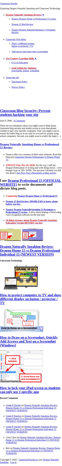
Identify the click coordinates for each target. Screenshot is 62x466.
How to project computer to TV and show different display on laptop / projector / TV (30, 299)
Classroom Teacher (8, 3)
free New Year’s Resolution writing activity (36, 173)
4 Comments (19, 121)
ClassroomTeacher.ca (28, 459)
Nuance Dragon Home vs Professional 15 (37, 196)
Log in (13, 462)
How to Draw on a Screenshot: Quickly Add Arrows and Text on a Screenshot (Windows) (29, 341)
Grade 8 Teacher (13, 405)
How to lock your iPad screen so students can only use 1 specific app (30, 390)
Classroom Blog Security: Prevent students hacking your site (25, 112)
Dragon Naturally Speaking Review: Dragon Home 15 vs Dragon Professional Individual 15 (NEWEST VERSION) (30, 250)
